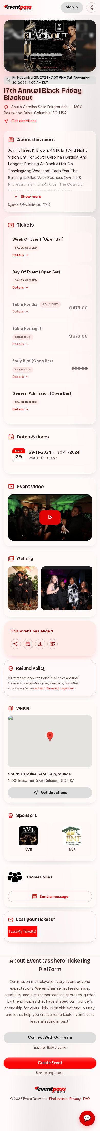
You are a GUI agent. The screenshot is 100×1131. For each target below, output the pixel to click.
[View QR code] (52, 644)
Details (18, 255)
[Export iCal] (40, 644)
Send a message (53, 896)
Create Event (50, 1062)
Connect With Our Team (50, 1037)
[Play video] (50, 517)
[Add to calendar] (28, 644)
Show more (31, 196)
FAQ (86, 1098)
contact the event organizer (53, 688)
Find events (58, 1098)
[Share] (91, 7)
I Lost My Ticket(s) (22, 931)
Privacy (75, 1098)
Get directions (23, 121)
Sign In (72, 7)
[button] (50, 517)
